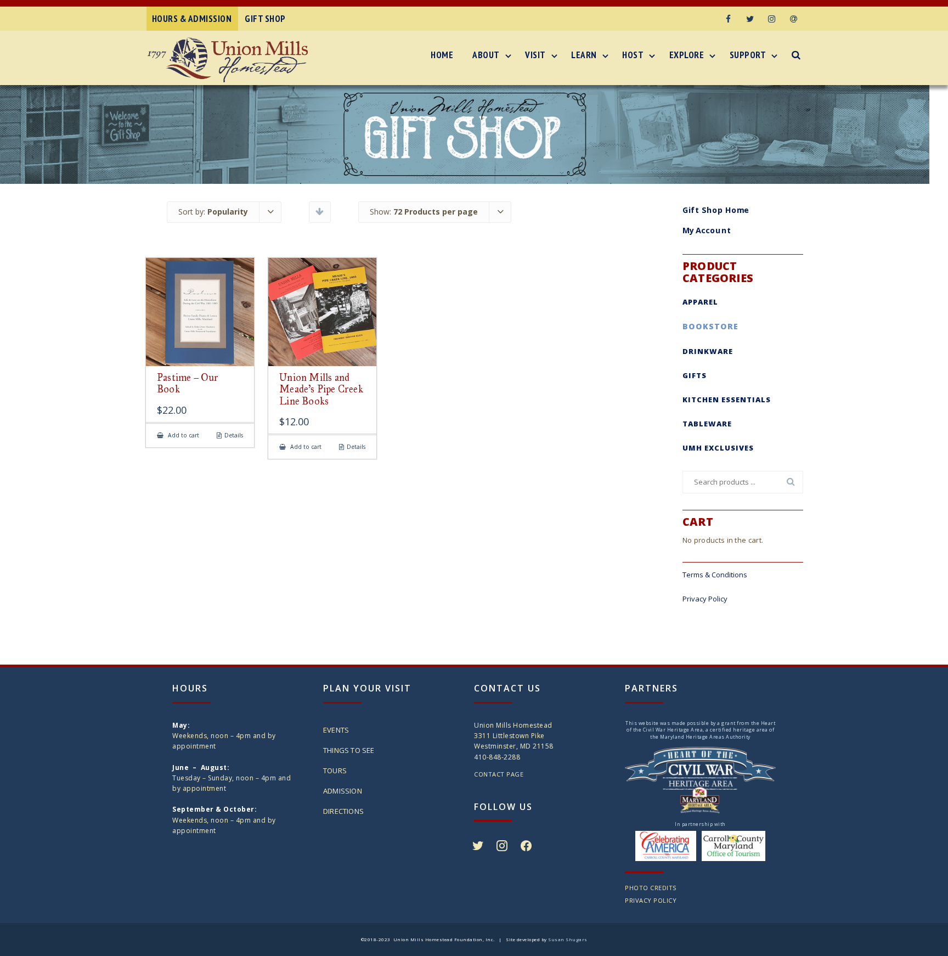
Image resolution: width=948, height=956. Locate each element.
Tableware (707, 424)
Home (442, 55)
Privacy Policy (704, 599)
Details (233, 435)
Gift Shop (265, 19)
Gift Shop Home (715, 209)
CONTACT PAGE (498, 774)
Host (633, 55)
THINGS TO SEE (349, 750)
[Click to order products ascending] (319, 211)
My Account (706, 230)
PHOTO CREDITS (650, 888)
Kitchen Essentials (726, 399)
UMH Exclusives (718, 448)
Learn (584, 55)
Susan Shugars (568, 939)
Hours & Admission (192, 19)
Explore (686, 55)
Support (748, 55)
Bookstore (710, 326)
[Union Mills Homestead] (230, 60)
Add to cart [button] (182, 435)
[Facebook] (728, 18)
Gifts (694, 375)
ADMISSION (342, 791)
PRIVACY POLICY (650, 900)
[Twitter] (750, 18)
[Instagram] (772, 18)
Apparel (700, 302)
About (486, 55)
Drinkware (707, 351)
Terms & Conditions (714, 575)
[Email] (794, 18)
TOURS (335, 770)
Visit (535, 55)
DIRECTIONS (343, 811)
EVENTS (336, 730)
